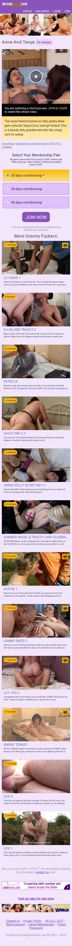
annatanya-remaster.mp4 (32, 144)
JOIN (67, 11)
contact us (42, 872)
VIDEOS (27, 11)
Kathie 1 (10, 589)
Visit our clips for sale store (36, 898)
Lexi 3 (8, 796)
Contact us (13, 921)
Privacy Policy (32, 921)
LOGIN (57, 11)
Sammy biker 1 (16, 641)
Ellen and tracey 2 (20, 330)
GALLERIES (42, 11)
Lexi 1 (8, 848)
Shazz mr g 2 (14, 433)
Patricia (11, 381)
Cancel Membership (41, 924)
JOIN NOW (36, 217)
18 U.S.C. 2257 (54, 921)
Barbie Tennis (15, 744)
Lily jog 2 (11, 693)
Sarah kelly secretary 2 (24, 485)
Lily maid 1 (12, 278)
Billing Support (15, 924)
